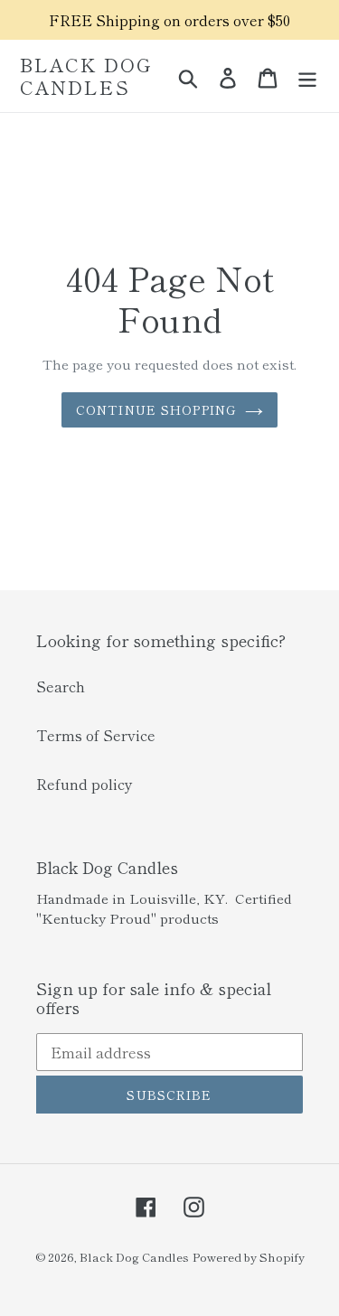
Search (60, 686)
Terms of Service (95, 735)
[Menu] (307, 76)
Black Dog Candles (86, 76)
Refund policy (84, 783)
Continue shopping (156, 409)
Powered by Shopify (249, 1256)
